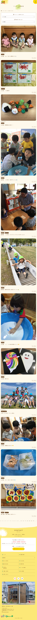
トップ (4, 554)
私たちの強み (5, 560)
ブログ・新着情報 (5, 567)
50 (23, 520)
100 (27, 520)
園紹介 (4, 557)
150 (31, 520)
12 (17, 520)
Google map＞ (6, 611)
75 (25, 520)
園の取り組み (5, 564)
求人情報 (22, 571)
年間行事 (22, 564)
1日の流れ (22, 560)
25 (21, 520)
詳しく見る (33, 57)
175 (33, 520)
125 (29, 520)
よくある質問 (23, 567)
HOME (2, 10)
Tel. (18, 542)
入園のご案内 (5, 571)
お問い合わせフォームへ (18, 548)
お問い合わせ (5, 574)
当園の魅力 (22, 554)
